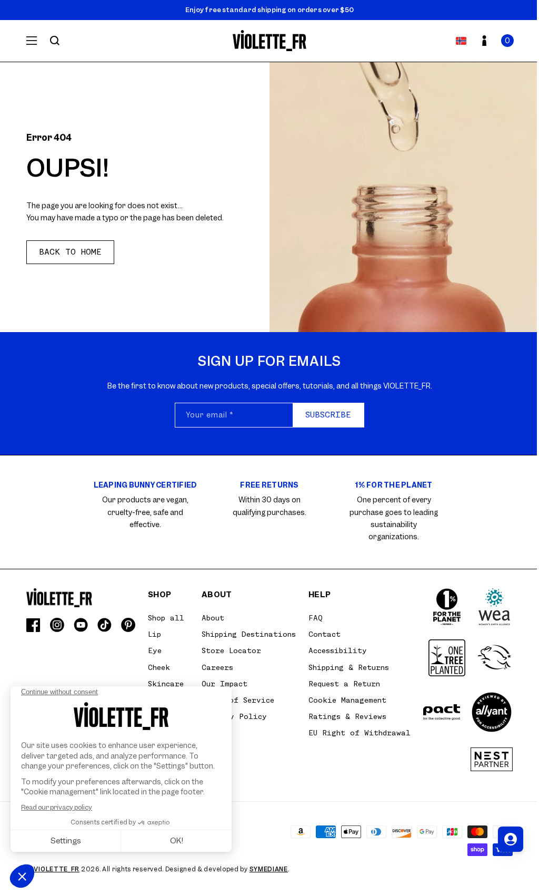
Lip (154, 634)
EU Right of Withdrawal (359, 732)
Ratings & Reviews (347, 716)
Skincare (166, 683)
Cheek (159, 667)
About (213, 617)
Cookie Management (347, 700)
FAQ (315, 617)
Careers (217, 667)
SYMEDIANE (268, 869)
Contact (324, 634)
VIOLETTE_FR (56, 869)
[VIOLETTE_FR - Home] (270, 40)
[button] (507, 40)
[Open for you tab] (510, 839)
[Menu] (31, 40)
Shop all (166, 617)
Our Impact (224, 683)
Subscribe (328, 415)
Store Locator (231, 650)
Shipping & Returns (348, 667)
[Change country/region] (461, 40)
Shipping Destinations (249, 634)
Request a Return (344, 683)
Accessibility (337, 650)
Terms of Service (238, 700)
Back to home (70, 252)
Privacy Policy (234, 716)
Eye (155, 650)
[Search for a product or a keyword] (54, 40)
